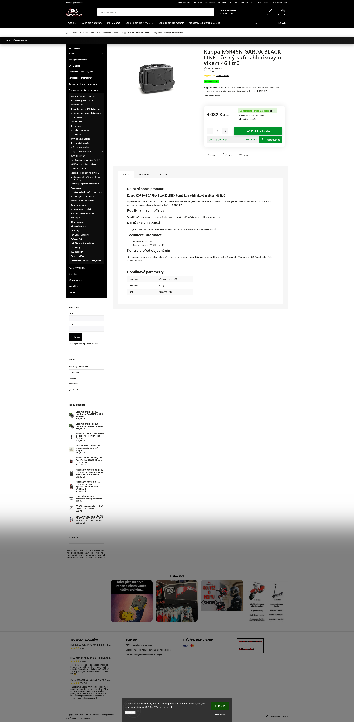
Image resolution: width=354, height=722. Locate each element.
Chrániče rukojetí (78, 117)
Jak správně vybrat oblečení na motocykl (144, 655)
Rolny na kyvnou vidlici (81, 209)
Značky (72, 292)
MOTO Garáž (74, 66)
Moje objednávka (247, 3)
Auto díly (72, 54)
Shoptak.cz (88, 718)
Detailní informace (212, 96)
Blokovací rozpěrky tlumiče (83, 96)
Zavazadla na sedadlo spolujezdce (86, 260)
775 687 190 (74, 372)
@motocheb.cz (75, 389)
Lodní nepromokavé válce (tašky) (85, 160)
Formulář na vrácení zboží (250, 641)
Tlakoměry (75, 247)
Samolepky (75, 218)
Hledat (210, 12)
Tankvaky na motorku (80, 235)
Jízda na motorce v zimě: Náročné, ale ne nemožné (148, 650)
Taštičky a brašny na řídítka (83, 243)
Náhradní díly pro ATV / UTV (81, 72)
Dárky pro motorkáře (78, 60)
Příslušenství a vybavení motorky (83, 90)
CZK (284, 23)
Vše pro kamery (75, 280)
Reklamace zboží (246, 649)
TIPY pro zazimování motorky (139, 645)
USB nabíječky (77, 252)
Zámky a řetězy (77, 256)
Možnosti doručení (250, 119)
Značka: (209, 71)
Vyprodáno (73, 286)
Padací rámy (76, 188)
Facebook (73, 378)
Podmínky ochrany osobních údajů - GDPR (210, 3)
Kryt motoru (76, 126)
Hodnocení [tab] (144, 174)
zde (171, 707)
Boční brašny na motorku (82, 100)
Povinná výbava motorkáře (82, 196)
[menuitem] (72, 23)
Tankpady (75, 230)
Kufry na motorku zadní (81, 151)
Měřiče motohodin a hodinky (83, 164)
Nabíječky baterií (78, 168)
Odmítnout (220, 714)
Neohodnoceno (222, 76)
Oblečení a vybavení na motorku (83, 84)
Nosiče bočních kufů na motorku (85, 173)
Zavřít (276, 163)
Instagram (73, 384)
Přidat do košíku (260, 131)
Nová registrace (75, 344)
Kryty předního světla (80, 143)
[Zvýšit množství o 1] (225, 131)
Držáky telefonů (78, 105)
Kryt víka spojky (78, 134)
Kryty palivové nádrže (80, 139)
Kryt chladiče (76, 122)
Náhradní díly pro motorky (80, 78)
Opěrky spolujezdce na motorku (85, 184)
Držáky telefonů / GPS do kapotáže (86, 109)
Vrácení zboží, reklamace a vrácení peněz (273, 3)
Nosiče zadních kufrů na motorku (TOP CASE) (85, 178)
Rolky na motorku (78, 205)
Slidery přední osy (79, 226)
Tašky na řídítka (78, 239)
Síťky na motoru (78, 222)
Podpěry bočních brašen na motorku (87, 192)
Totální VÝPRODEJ (77, 268)
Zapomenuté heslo (90, 344)
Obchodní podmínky (182, 3)
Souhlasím (220, 706)
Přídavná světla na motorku (83, 201)
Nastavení (130, 713)
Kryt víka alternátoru (80, 130)
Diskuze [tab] (163, 174)
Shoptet (75, 718)
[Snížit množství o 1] (210, 131)
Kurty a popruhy (78, 156)
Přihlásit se (75, 337)
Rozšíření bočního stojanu (82, 213)
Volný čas (73, 274)
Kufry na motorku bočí (80, 147)
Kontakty (233, 3)
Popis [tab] (126, 174)
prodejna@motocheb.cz (79, 366)
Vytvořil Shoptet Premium (278, 716)
